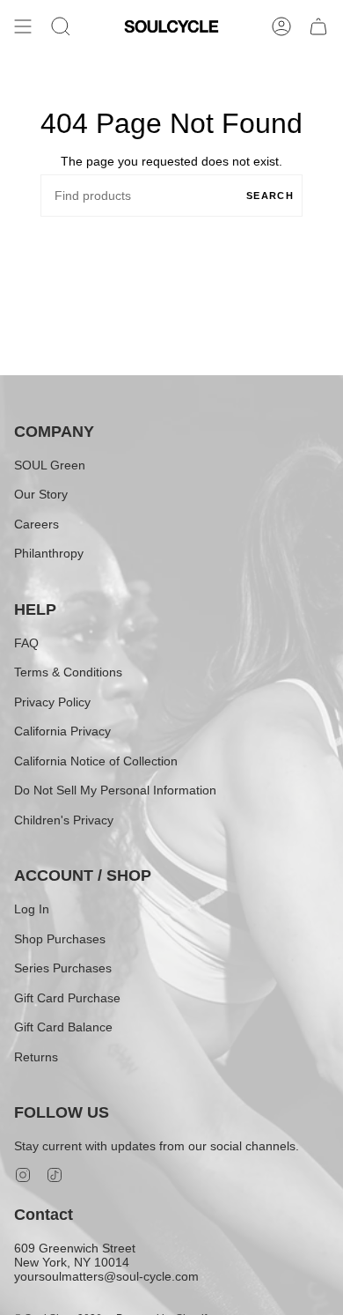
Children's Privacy (63, 820)
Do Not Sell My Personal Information (115, 790)
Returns (36, 1057)
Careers (36, 524)
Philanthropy (49, 553)
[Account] (281, 26)
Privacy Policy (52, 702)
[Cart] (318, 26)
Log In (31, 909)
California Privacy (62, 731)
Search (270, 195)
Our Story (41, 494)
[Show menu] (23, 26)
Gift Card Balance (63, 1027)
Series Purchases (63, 968)
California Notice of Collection (96, 761)
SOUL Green (49, 465)
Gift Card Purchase (67, 998)
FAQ (26, 643)
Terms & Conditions (68, 672)
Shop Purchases (60, 939)
